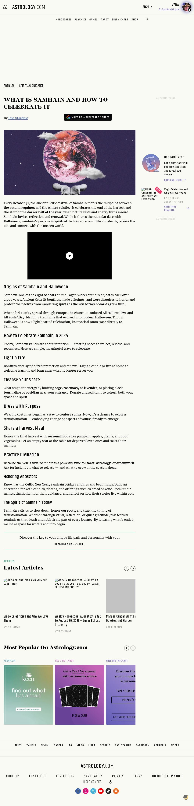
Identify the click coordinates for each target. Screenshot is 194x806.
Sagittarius (123, 745)
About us (12, 776)
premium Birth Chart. (69, 544)
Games (93, 19)
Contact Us (37, 776)
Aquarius (160, 745)
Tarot (105, 19)
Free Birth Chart (117, 660)
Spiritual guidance (31, 86)
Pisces (175, 745)
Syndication (93, 776)
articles (9, 86)
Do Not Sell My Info (167, 776)
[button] (111, 782)
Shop (134, 19)
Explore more (173, 180)
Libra (91, 745)
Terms (138, 776)
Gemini (45, 745)
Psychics (81, 19)
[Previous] (126, 568)
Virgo (80, 745)
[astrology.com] (28, 7)
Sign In (148, 7)
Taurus (31, 745)
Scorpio (105, 745)
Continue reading (170, 208)
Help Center (92, 782)
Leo (70, 745)
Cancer (58, 745)
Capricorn (143, 745)
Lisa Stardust (18, 118)
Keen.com (10, 660)
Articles (9, 561)
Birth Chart (120, 19)
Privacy (118, 776)
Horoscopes (64, 19)
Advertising (65, 776)
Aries (18, 745)
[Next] (133, 568)
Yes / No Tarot (64, 660)
